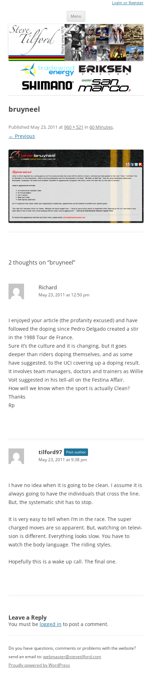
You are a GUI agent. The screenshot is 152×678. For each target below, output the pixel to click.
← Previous (21, 136)
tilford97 (50, 452)
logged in (51, 624)
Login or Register (128, 2)
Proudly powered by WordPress (39, 665)
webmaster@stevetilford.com (72, 657)
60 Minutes (101, 127)
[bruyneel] (76, 186)
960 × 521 (73, 127)
